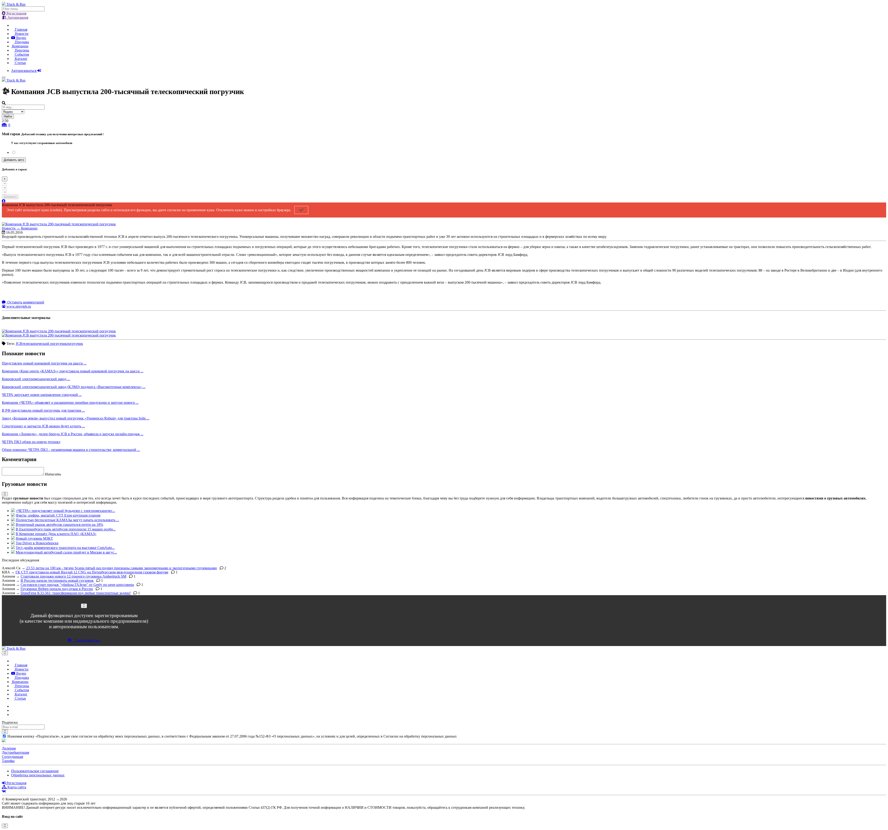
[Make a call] (12, 715)
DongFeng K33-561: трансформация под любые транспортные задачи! (76, 593)
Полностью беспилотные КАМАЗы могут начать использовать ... (67, 520)
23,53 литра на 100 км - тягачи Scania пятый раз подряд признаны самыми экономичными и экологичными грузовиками (121, 568)
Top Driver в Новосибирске (37, 543)
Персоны (21, 50)
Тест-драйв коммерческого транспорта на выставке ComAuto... (65, 548)
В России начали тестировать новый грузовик (57, 580)
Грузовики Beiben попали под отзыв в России (57, 589)
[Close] (84, 605)
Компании (19, 46)
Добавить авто (14, 160)
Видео (20, 38)
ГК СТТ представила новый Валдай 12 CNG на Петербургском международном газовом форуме (91, 572)
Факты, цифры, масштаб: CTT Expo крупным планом (58, 515)
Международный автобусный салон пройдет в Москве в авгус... (66, 552)
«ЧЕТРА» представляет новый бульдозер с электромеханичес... (65, 511)
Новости (21, 34)
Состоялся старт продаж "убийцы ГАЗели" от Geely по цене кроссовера (77, 585)
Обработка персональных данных (38, 775)
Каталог (21, 59)
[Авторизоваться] (4, 201)
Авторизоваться (24, 71)
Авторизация (17, 17)
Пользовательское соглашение (35, 771)
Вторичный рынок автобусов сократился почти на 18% (59, 525)
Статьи (20, 63)
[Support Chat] (12, 710)
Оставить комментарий (25, 302)
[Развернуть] (5, 494)
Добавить (10, 197)
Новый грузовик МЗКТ (34, 538)
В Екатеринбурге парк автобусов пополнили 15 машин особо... (66, 529)
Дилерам (9, 748)
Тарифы (8, 761)
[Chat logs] (12, 706)
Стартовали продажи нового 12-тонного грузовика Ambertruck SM (73, 576)
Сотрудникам (12, 757)
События (21, 54)
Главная (20, 29)
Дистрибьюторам (15, 752)
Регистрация (16, 13)
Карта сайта (16, 787)
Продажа (21, 42)
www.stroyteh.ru (18, 306)
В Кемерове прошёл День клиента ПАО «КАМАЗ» (56, 534)
